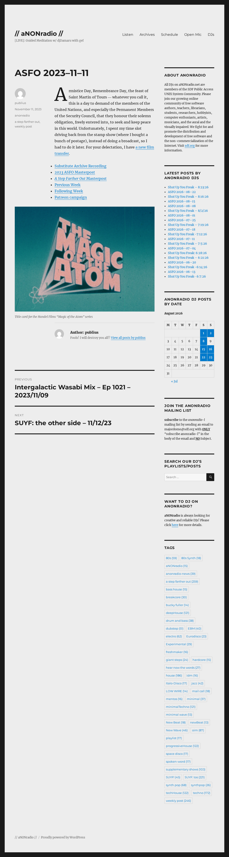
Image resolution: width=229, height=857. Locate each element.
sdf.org (190, 146)
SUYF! (173, 777)
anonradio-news (180, 573)
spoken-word (178, 761)
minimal (196, 699)
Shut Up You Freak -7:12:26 (187, 234)
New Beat (176, 722)
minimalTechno (180, 707)
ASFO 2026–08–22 (182, 192)
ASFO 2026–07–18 (181, 229)
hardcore (202, 660)
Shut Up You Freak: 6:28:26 (187, 253)
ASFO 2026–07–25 (182, 220)
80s (171, 558)
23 (210, 357)
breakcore (176, 597)
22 (203, 357)
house (174, 675)
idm (192, 675)
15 (203, 349)
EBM (194, 628)
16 (210, 349)
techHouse (177, 793)
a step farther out (27, 121)
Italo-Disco (176, 683)
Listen (127, 34)
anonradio (22, 115)
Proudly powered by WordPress (63, 837)
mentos (174, 699)
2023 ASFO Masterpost (75, 172)
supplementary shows (185, 769)
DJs (211, 34)
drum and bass (180, 620)
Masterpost (81, 178)
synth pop (176, 785)
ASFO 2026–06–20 (182, 262)
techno (201, 793)
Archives (147, 34)
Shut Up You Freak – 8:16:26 (188, 197)
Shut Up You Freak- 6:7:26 (187, 276)
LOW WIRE (177, 691)
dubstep (174, 628)
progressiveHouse (182, 746)
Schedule (169, 34)
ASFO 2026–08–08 (182, 206)
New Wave (177, 730)
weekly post (23, 126)
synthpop (201, 785)
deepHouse (177, 613)
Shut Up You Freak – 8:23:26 (188, 187)
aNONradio (177, 566)
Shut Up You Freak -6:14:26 (187, 267)
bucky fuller (177, 605)
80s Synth (191, 558)
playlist (174, 738)
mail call (201, 691)
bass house (176, 589)
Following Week (69, 191)
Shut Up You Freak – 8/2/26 (188, 211)
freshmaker (177, 652)
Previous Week (68, 184)
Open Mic (192, 34)
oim (198, 730)
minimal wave (179, 714)
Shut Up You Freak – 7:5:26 (187, 244)
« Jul (174, 381)
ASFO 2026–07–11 (181, 239)
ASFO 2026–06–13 (181, 272)
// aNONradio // (39, 33)
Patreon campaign (71, 197)
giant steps (177, 660)
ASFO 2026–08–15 (181, 201)
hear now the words (183, 667)
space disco (177, 753)
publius (20, 103)
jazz (197, 683)
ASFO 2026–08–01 (181, 215)
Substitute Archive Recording (80, 166)
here (175, 525)
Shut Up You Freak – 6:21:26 (188, 258)
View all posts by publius (128, 338)
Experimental (179, 644)
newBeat (199, 722)
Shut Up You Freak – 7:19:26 (188, 225)
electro (174, 636)
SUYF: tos (195, 777)
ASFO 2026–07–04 (182, 248)
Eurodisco (196, 636)
